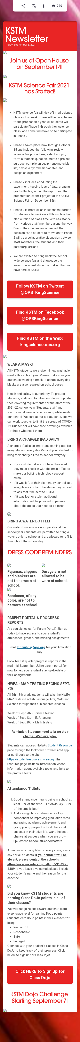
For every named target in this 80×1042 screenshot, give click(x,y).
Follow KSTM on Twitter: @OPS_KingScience (40, 289)
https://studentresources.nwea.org (30, 759)
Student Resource (60, 745)
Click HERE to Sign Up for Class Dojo (40, 974)
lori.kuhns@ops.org (31, 647)
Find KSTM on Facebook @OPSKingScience (40, 315)
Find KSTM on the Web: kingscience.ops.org (40, 341)
